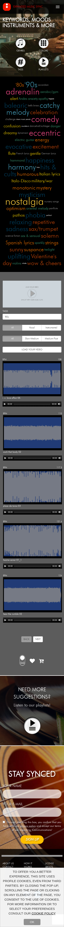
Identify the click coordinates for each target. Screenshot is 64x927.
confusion (12, 126)
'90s (31, 85)
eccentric (45, 133)
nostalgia (24, 202)
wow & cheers (44, 263)
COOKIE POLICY (44, 913)
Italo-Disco (21, 181)
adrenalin (23, 92)
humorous (28, 174)
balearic (15, 105)
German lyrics (48, 153)
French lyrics (22, 153)
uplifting (19, 256)
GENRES (20, 51)
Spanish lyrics (20, 242)
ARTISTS (49, 867)
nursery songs (51, 201)
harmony (22, 167)
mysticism (32, 194)
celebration (44, 112)
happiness (39, 160)
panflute (53, 208)
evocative (18, 146)
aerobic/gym (49, 92)
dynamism (23, 133)
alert (14, 99)
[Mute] (59, 404)
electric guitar (24, 140)
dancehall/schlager (40, 126)
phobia (35, 215)
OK (32, 922)
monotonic (23, 188)
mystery (44, 188)
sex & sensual (30, 236)
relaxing (20, 222)
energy (42, 139)
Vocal (32, 327)
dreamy (10, 133)
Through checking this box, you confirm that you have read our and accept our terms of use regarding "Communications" (32, 826)
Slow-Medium (32, 338)
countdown (25, 126)
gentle (35, 153)
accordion (43, 85)
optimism (16, 208)
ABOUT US (8, 863)
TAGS (20, 69)
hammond (17, 160)
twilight (49, 249)
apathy (43, 98)
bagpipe (51, 99)
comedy (45, 119)
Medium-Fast (51, 338)
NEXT (38, 639)
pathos (19, 215)
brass (36, 105)
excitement (46, 147)
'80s (20, 85)
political (49, 215)
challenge (10, 119)
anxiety (33, 98)
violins (16, 263)
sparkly (40, 243)
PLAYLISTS (43, 69)
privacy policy (28, 826)
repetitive (44, 222)
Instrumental (51, 327)
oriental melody (37, 208)
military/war (42, 181)
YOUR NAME (12, 786)
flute (12, 153)
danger (56, 126)
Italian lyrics (49, 174)
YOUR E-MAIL (13, 804)
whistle (24, 263)
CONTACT (8, 867)
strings (51, 242)
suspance (34, 249)
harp (38, 167)
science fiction (12, 236)
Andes (23, 98)
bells (30, 105)
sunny (16, 250)
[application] (32, 404)
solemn (50, 236)
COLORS (43, 51)
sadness (17, 229)
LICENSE (49, 863)
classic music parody (23, 119)
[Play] (4, 404)
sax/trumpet (43, 229)
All (12, 327)
